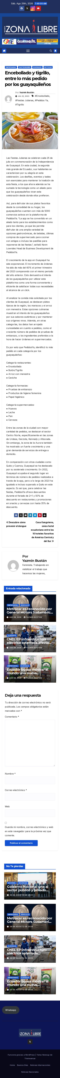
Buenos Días (22, 1065)
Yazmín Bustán (26, 92)
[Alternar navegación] (28, 51)
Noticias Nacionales (30, 1072)
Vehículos (25, 605)
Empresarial (11, 67)
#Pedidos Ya (41, 100)
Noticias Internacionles (40, 1065)
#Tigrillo (19, 104)
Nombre (10, 773)
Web (7, 806)
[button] (51, 50)
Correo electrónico (16, 790)
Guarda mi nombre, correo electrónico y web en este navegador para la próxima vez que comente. (29, 831)
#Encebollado (42, 96)
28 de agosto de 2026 (21, 895)
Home (12, 1065)
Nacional (12, 883)
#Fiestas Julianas (24, 100)
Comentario (12, 716)
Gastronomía (24, 67)
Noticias (48, 67)
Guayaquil (37, 67)
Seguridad (22, 883)
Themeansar (30, 1058)
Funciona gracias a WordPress (21, 1055)
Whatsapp (10, 1010)
